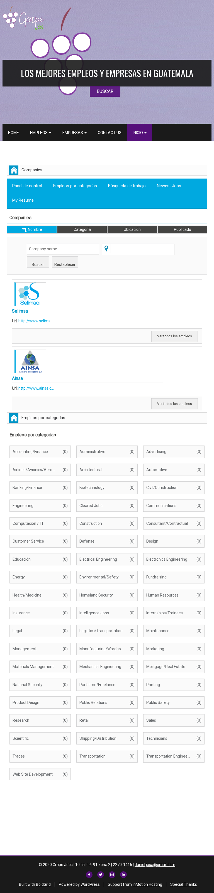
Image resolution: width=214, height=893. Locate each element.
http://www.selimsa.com (36, 321)
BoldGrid (43, 884)
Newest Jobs (169, 185)
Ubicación (132, 229)
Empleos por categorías (75, 185)
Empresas (73, 132)
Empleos (39, 132)
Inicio (138, 132)
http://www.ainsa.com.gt (36, 388)
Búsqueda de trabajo (127, 185)
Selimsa (20, 311)
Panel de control (27, 185)
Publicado (182, 229)
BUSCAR (105, 91)
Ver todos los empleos (174, 336)
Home (13, 132)
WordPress (90, 884)
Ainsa (17, 378)
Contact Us (109, 132)
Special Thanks (183, 884)
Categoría (82, 229)
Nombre (34, 229)
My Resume (23, 200)
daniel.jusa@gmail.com (155, 864)
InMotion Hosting (147, 884)
